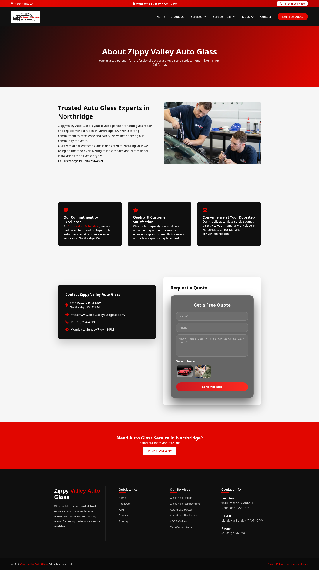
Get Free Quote (292, 17)
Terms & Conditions (296, 563)
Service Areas (222, 17)
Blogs (246, 17)
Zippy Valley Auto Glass (83, 226)
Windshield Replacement (185, 503)
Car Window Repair (181, 527)
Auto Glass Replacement (185, 515)
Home (161, 17)
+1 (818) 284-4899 (293, 3)
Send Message (212, 386)
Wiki (121, 509)
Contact (265, 17)
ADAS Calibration (180, 521)
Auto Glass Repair (181, 509)
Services (196, 17)
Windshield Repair (181, 497)
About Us (177, 17)
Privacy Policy (275, 563)
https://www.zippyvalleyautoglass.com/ (98, 315)
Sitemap (123, 521)
